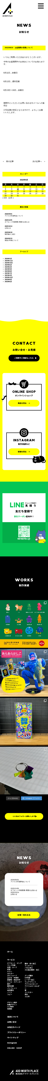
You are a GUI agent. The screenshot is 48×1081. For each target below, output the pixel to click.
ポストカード (12, 976)
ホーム (10, 952)
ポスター (10, 973)
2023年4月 (8, 275)
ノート (9, 992)
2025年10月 (9, 263)
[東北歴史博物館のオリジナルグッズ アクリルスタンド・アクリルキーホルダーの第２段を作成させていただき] (24, 624)
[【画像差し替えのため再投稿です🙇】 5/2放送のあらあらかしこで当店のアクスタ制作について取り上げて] (24, 673)
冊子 (8, 984)
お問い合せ (12, 1022)
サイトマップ (12, 1038)
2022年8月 (8, 279)
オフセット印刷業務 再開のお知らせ (17, 222)
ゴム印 (27, 996)
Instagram (12, 1043)
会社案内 (10, 990)
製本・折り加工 (30, 964)
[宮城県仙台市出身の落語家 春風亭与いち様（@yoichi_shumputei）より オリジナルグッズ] (24, 770)
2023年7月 (8, 273)
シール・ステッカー (14, 982)
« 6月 (4, 198)
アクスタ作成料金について (14, 216)
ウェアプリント (30, 982)
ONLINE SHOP (14, 1048)
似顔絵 (9, 1009)
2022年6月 (8, 281)
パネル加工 (29, 968)
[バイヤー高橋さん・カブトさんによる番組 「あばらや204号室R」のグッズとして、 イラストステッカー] (24, 722)
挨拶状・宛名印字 (13, 980)
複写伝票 (10, 986)
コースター (29, 992)
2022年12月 (9, 277)
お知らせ (8, 228)
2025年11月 (9, 261)
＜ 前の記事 (8, 161)
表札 (26, 994)
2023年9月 (8, 269)
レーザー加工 (29, 980)
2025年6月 (8, 265)
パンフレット (12, 988)
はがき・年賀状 (13, 978)
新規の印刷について (11, 240)
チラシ (9, 971)
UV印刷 (27, 978)
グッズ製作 (29, 976)
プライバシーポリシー (16, 1032)
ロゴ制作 (10, 1007)
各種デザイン (12, 1004)
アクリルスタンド (31, 984)
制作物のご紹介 (10, 234)
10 (18, 189)
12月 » (11, 198)
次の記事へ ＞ (39, 161)
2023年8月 (8, 271)
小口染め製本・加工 (32, 970)
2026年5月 (8, 259)
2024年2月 (8, 267)
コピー (9, 994)
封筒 (8, 969)
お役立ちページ (13, 1027)
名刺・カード (12, 967)
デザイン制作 (12, 1002)
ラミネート (29, 966)
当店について (12, 1017)
